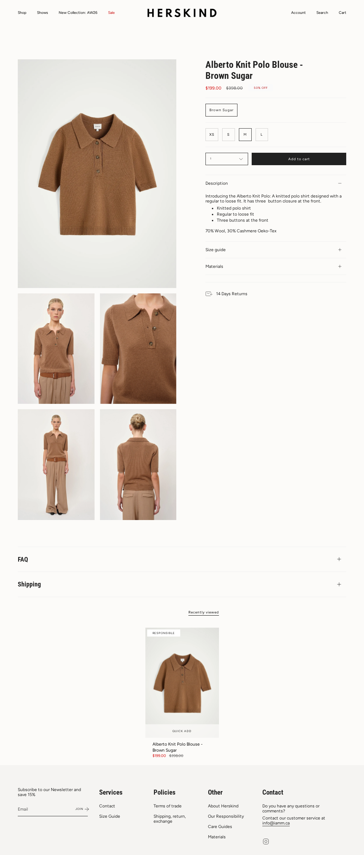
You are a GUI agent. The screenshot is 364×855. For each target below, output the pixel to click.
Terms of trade (168, 805)
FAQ (23, 559)
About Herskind (223, 805)
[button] (22, 13)
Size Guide (109, 816)
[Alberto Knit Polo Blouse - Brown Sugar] (182, 683)
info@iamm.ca (276, 823)
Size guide (215, 249)
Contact (107, 805)
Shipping (29, 584)
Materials (214, 266)
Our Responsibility (226, 816)
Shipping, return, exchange (170, 819)
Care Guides (220, 826)
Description (216, 183)
